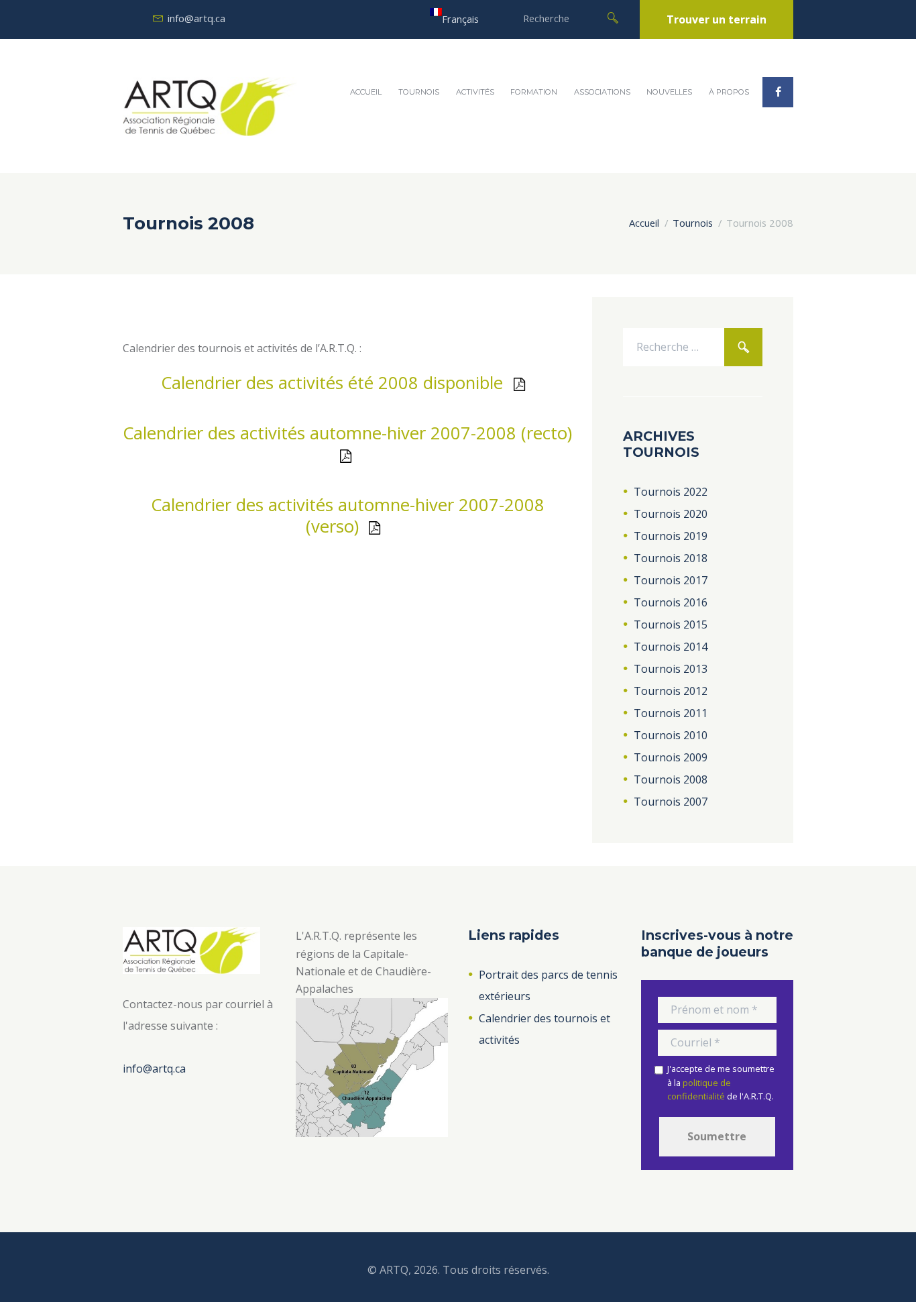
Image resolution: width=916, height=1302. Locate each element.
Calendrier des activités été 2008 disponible (332, 382)
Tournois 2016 (670, 602)
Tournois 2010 (670, 735)
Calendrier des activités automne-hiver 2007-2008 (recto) (347, 433)
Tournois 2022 (670, 491)
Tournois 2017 (670, 580)
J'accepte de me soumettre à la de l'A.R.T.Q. (721, 1082)
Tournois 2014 (670, 646)
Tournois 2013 (670, 668)
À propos (729, 92)
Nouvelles (669, 92)
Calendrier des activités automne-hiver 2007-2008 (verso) (348, 515)
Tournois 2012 (670, 691)
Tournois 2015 (670, 624)
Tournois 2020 (670, 513)
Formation (533, 92)
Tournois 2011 (670, 713)
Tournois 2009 (670, 757)
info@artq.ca (196, 18)
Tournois (418, 92)
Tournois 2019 (670, 536)
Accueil (366, 92)
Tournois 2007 (670, 801)
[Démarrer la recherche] (613, 17)
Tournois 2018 (670, 558)
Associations (602, 92)
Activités (475, 92)
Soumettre (716, 1136)
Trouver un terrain (716, 19)
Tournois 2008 (670, 779)
